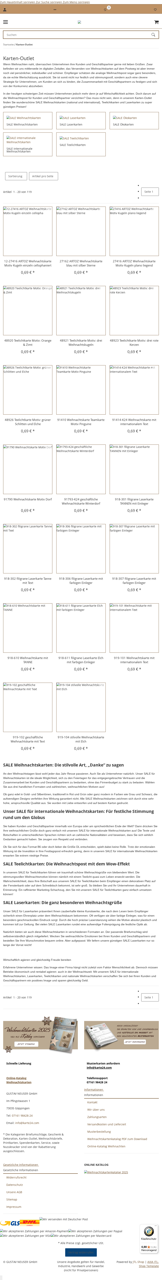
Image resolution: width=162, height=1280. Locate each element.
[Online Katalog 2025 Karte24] (40, 1035)
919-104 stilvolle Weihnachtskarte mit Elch (81, 739)
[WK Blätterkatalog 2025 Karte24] (106, 1172)
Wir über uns (96, 1109)
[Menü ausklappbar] (5, 22)
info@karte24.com (99, 1067)
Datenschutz (14, 1185)
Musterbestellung (99, 1131)
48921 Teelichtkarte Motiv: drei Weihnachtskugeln (81, 342)
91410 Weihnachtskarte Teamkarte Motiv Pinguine (81, 422)
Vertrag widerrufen (81, 1252)
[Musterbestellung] (121, 1035)
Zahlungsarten (97, 1117)
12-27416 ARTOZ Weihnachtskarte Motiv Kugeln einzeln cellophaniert (27, 263)
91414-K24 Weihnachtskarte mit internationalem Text (134, 422)
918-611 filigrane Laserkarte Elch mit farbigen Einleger (80, 660)
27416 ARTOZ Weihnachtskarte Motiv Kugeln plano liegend (134, 263)
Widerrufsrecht (16, 1177)
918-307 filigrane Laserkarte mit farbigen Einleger (134, 581)
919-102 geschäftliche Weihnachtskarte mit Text (28, 739)
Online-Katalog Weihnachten (106, 1146)
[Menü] (155, 1226)
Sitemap (11, 1199)
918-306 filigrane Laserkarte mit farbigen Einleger (81, 581)
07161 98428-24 (22, 1115)
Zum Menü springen (76, 2)
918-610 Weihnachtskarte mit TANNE (28, 660)
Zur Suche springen (49, 2)
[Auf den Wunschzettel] (49, 214)
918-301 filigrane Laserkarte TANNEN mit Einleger (134, 501)
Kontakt (92, 1102)
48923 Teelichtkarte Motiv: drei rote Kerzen (134, 342)
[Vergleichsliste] (105, 9)
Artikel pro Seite (42, 176)
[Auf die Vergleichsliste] (49, 210)
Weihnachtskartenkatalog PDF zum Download (117, 1139)
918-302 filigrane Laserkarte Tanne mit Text (27, 581)
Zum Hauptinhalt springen (18, 2)
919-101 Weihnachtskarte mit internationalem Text (134, 660)
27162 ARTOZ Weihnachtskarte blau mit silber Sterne (81, 263)
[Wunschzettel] (155, 9)
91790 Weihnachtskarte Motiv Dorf (28, 499)
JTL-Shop (139, 1262)
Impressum (13, 1207)
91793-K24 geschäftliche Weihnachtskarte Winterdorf (81, 501)
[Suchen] (155, 34)
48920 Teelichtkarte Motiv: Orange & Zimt (27, 342)
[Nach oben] (1, 1277)
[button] (55, 9)
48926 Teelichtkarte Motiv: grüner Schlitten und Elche (28, 422)
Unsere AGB (14, 1192)
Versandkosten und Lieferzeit (106, 1124)
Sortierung (15, 176)
